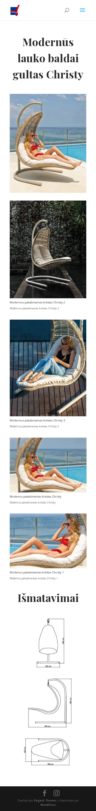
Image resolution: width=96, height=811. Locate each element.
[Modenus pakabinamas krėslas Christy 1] (48, 567)
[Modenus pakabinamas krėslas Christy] (48, 491)
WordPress (48, 805)
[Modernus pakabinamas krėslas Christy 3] (48, 415)
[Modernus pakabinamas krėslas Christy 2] (48, 297)
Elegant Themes (45, 800)
